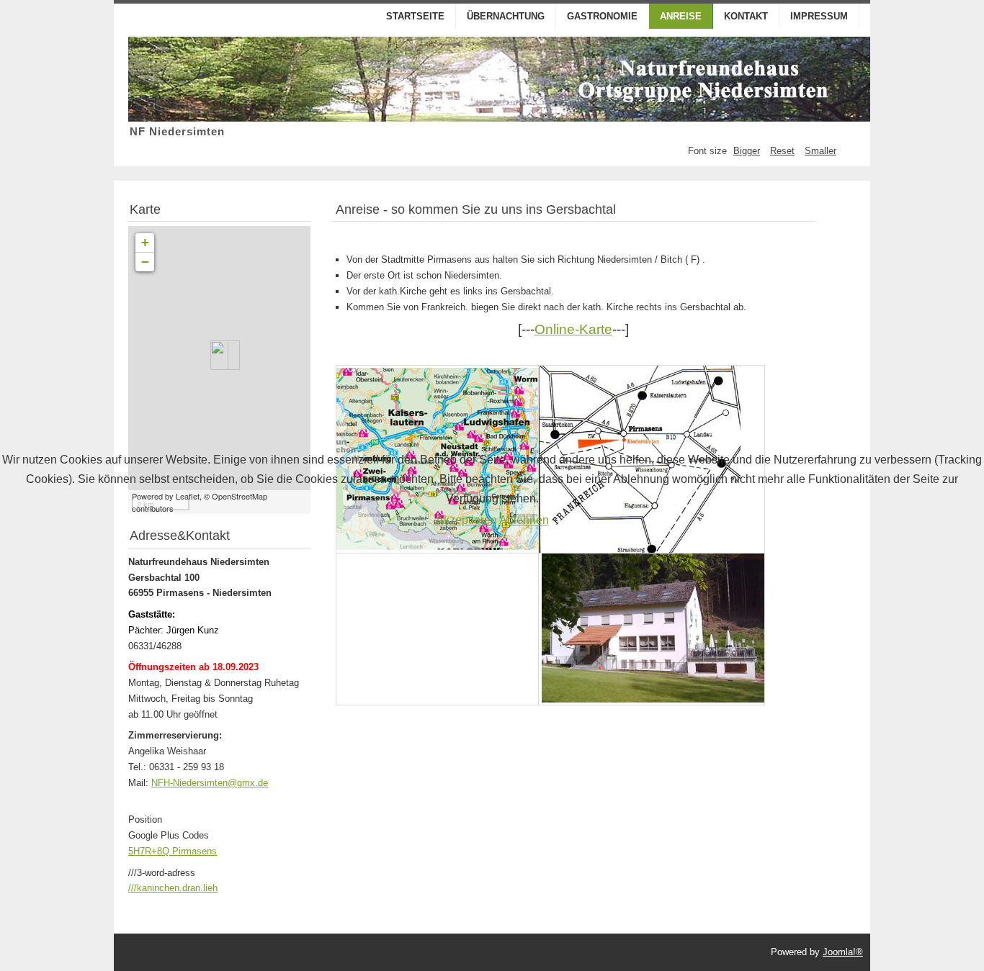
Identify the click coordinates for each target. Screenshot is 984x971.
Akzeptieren (466, 520)
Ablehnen (524, 520)
